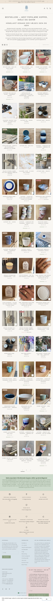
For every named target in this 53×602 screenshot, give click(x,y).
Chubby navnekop (21, 39)
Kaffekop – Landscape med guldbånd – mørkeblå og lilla (26, 433)
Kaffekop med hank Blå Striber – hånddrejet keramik (9, 251)
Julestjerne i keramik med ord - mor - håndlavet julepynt (43, 355)
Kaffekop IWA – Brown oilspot (26, 121)
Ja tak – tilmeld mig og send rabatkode (39, 595)
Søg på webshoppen (26, 547)
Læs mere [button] (7, 599)
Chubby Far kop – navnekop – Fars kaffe (9, 459)
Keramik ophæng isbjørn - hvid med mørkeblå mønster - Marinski (9, 172)
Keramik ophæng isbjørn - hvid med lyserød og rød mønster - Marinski (26, 459)
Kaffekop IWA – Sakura (10, 222)
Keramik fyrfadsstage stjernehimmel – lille (10, 276)
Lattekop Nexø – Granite (43, 171)
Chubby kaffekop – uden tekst (43, 407)
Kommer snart (25, 562)
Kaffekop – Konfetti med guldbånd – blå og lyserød (43, 433)
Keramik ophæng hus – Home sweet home (9, 328)
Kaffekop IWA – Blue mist (26, 145)
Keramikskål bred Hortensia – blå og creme (43, 197)
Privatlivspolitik (25, 558)
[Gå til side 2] (30, 470)
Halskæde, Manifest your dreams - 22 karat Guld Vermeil (10, 122)
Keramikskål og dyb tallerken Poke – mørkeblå (9, 407)
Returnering (24, 553)
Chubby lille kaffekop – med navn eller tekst (43, 67)
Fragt (23, 551)
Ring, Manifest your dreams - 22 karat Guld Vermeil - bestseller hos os (43, 277)
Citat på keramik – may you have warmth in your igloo (26, 276)
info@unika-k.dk (9, 583)
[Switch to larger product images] (2, 45)
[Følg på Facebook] (2, 589)
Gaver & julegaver (26, 556)
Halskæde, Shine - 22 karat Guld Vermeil (26, 172)
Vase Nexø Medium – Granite (26, 354)
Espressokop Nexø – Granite (9, 354)
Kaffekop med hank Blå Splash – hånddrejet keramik (9, 94)
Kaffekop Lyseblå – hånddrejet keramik (26, 250)
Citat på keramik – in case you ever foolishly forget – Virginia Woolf (10, 304)
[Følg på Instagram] (6, 589)
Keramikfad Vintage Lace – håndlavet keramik (43, 303)
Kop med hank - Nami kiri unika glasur (9, 67)
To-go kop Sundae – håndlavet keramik (43, 222)
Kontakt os (24, 543)
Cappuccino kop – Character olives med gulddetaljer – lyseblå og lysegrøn (26, 95)
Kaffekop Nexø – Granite (43, 120)
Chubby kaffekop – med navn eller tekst (26, 67)
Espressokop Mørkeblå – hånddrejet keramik (43, 250)
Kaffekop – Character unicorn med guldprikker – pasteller (26, 380)
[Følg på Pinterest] (9, 589)
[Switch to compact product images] (6, 45)
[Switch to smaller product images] (4, 45)
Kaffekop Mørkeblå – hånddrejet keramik (43, 93)
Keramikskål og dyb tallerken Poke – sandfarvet (26, 407)
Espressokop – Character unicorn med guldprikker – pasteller (43, 380)
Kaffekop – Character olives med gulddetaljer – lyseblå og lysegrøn (26, 198)
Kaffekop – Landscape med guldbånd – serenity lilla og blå (26, 223)
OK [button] (46, 599)
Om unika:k (24, 545)
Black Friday (24, 564)
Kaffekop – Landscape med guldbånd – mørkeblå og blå (43, 147)
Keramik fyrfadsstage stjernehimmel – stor (43, 328)
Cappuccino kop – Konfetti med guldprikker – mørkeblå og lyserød (9, 147)
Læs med (24, 560)
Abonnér (6, 557)
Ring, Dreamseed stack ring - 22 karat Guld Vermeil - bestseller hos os (26, 304)
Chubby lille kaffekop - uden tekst (9, 433)
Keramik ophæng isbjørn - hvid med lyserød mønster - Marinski (26, 329)
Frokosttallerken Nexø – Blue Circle (9, 197)
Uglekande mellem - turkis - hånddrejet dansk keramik (9, 379)
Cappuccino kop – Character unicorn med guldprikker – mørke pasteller (43, 460)
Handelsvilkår (25, 549)
